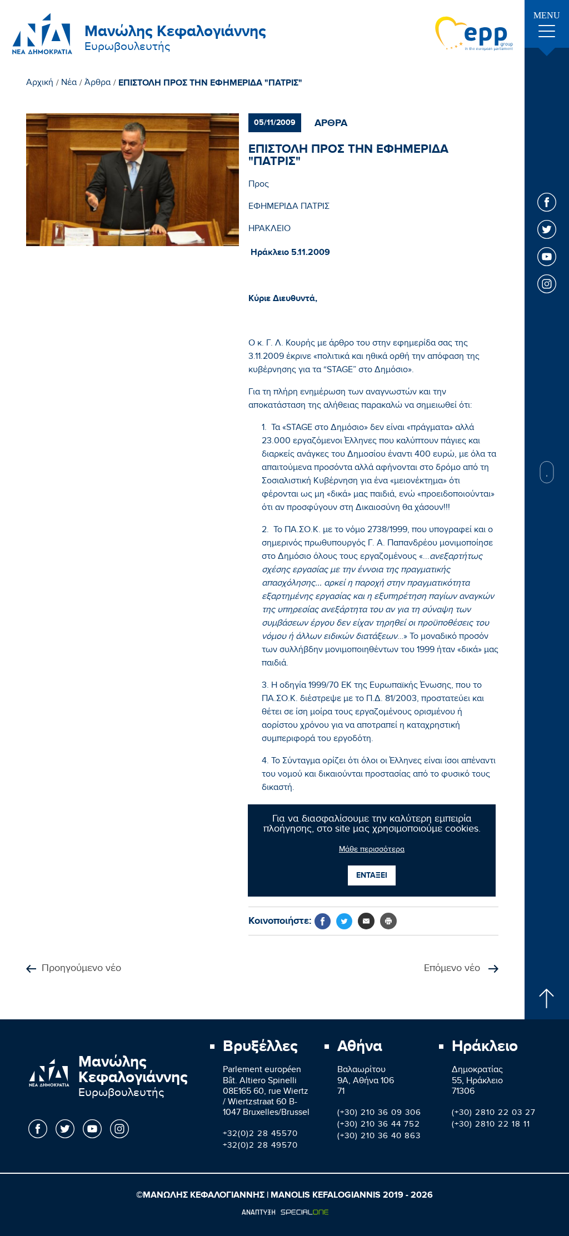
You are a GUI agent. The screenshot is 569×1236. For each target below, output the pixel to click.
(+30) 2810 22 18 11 (491, 1125)
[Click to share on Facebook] (322, 921)
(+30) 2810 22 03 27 (494, 1114)
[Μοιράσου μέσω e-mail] (366, 921)
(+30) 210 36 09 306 (379, 1114)
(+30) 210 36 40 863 (379, 1137)
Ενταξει (371, 875)
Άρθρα (97, 83)
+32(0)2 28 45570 (260, 1135)
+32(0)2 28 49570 (260, 1147)
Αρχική (39, 83)
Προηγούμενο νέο (81, 969)
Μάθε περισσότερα (372, 850)
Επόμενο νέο (453, 969)
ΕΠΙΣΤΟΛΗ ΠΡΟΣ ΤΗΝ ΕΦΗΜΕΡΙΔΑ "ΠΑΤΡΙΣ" (210, 83)
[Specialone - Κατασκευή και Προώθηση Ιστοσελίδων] (284, 1212)
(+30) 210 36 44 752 (378, 1125)
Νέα (69, 83)
